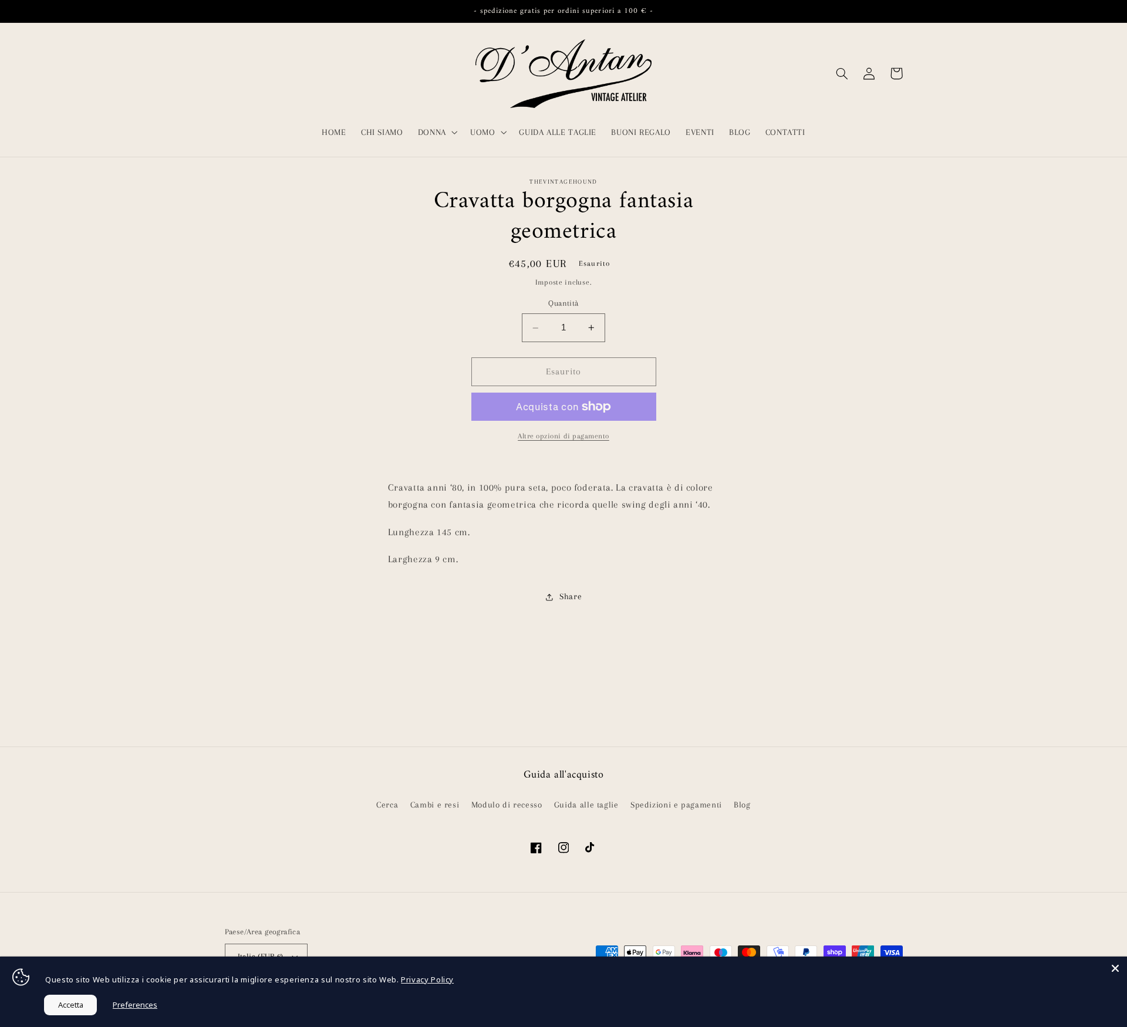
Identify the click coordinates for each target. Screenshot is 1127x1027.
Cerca (387, 804)
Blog (742, 804)
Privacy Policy (427, 979)
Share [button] (570, 596)
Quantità (563, 303)
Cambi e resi (435, 804)
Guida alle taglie (586, 804)
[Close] (1115, 968)
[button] (436, 132)
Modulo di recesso (506, 804)
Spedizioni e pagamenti (676, 804)
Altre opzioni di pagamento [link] (563, 436)
